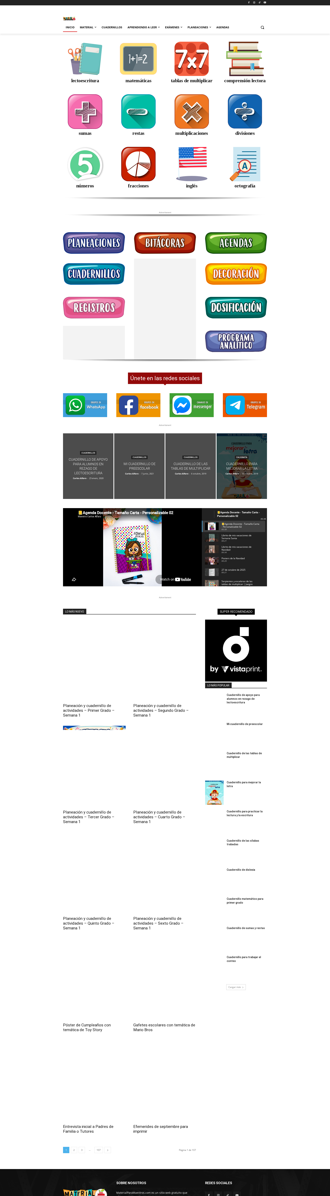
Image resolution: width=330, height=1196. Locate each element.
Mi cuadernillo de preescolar (245, 716)
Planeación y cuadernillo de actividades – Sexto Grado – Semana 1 (158, 915)
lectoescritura (85, 80)
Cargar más (234, 979)
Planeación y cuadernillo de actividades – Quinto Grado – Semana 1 (88, 915)
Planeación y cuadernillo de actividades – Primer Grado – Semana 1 (89, 703)
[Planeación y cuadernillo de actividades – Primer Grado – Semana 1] (94, 652)
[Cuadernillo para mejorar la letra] (242, 458)
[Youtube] (265, 3)
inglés (191, 185)
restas (138, 133)
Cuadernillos (88, 445)
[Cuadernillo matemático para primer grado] (214, 901)
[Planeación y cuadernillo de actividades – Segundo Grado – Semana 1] (164, 652)
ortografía (245, 185)
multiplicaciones (191, 133)
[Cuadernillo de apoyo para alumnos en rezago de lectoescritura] (88, 458)
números (85, 185)
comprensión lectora (245, 80)
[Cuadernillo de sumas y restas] (214, 930)
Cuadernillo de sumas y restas (246, 920)
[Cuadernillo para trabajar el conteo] (214, 959)
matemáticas (138, 80)
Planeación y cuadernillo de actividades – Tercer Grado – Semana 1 (88, 809)
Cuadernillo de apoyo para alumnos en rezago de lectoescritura (243, 690)
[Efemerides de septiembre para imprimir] (164, 1073)
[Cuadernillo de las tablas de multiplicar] (190, 458)
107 (99, 1142)
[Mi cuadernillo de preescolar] (139, 458)
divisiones (245, 133)
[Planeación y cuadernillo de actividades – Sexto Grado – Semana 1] (164, 865)
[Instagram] (254, 3)
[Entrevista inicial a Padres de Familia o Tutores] (94, 1073)
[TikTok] (259, 3)
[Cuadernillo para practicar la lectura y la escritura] (214, 814)
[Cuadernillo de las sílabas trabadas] (214, 843)
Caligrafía (241, 449)
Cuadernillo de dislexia (241, 861)
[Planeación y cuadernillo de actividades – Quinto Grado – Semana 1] (94, 865)
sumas (85, 133)
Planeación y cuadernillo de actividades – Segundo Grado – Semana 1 (161, 703)
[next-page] (107, 1142)
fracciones (138, 185)
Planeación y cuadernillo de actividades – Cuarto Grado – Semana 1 (159, 809)
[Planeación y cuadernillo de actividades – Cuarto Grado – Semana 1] (164, 758)
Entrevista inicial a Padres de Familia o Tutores (88, 1121)
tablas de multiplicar (191, 80)
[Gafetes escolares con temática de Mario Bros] (164, 971)
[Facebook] (249, 3)
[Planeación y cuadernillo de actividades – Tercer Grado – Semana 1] (94, 758)
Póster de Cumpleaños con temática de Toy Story (87, 1019)
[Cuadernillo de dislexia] (214, 872)
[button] (262, 27)
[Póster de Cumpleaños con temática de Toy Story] (94, 971)
